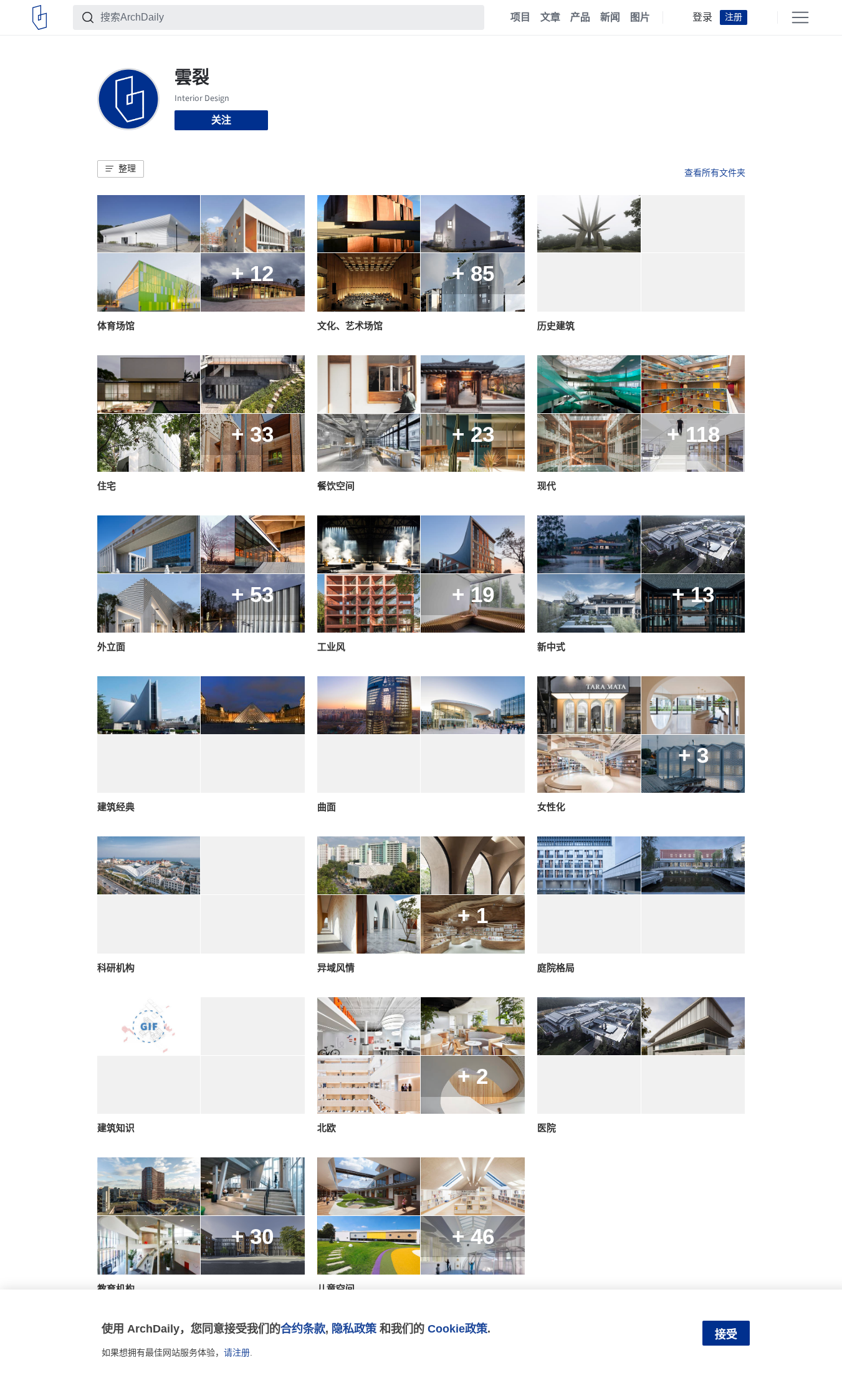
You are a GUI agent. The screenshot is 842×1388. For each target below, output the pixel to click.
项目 (520, 17)
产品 (580, 17)
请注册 (237, 1352)
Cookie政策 (457, 1328)
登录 (702, 17)
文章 (550, 17)
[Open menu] (800, 17)
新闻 (610, 17)
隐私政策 (354, 1328)
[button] (120, 169)
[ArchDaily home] (39, 17)
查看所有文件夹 (714, 172)
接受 (726, 1334)
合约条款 (302, 1328)
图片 (640, 17)
